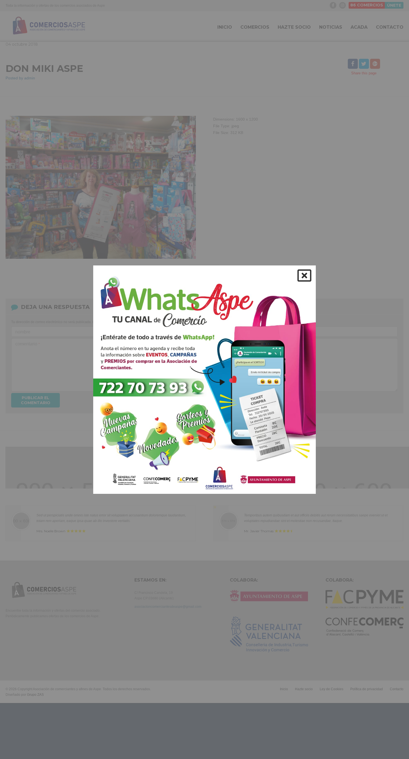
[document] (204, 379)
